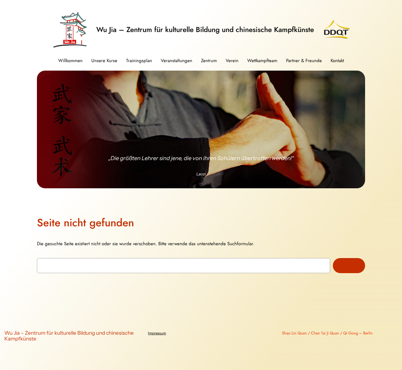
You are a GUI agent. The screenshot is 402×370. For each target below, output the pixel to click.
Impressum (157, 333)
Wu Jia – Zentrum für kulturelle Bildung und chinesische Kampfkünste (205, 29)
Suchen (349, 265)
